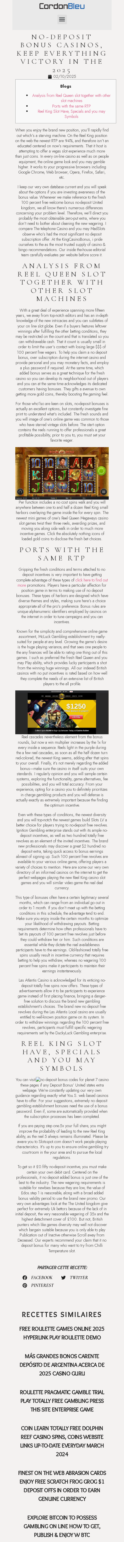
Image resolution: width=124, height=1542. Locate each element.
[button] (62, 19)
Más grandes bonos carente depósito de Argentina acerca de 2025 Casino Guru (62, 1365)
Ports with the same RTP (71, 106)
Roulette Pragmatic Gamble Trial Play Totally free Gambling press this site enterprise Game (62, 1401)
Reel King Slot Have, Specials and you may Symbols (71, 113)
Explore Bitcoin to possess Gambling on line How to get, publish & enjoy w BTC (62, 1526)
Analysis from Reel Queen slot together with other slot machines (71, 98)
